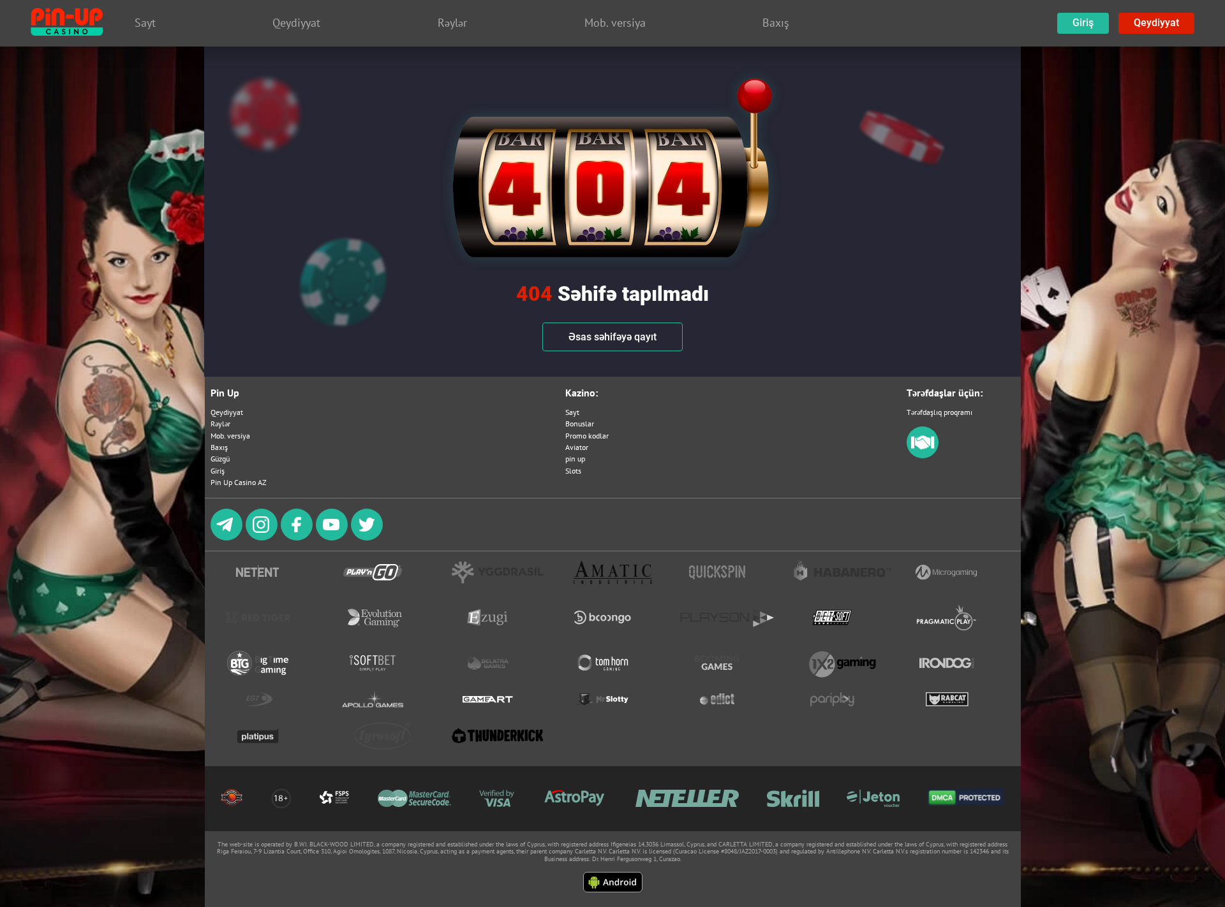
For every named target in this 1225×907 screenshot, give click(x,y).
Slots (573, 470)
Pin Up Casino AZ (239, 482)
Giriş (1083, 23)
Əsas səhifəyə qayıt (612, 337)
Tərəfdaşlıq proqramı (939, 412)
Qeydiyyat (1156, 23)
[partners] (923, 455)
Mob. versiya (230, 435)
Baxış (219, 447)
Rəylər (220, 423)
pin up (575, 458)
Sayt (572, 412)
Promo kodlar (587, 435)
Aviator (576, 447)
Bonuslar (579, 423)
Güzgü (220, 458)
